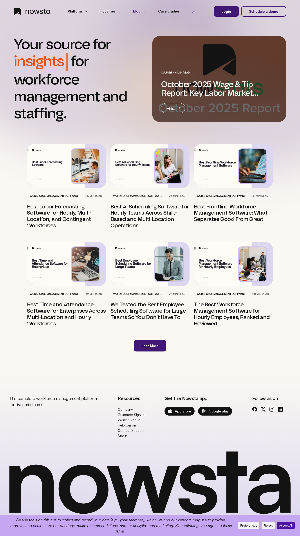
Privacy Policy (248, 514)
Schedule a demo (263, 11)
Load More (150, 335)
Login (226, 11)
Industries (107, 11)
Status (122, 425)
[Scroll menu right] (193, 11)
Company (125, 398)
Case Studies (169, 11)
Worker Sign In (129, 409)
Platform (75, 11)
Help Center (127, 414)
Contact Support (131, 420)
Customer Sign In (131, 404)
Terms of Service (279, 514)
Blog (137, 11)
